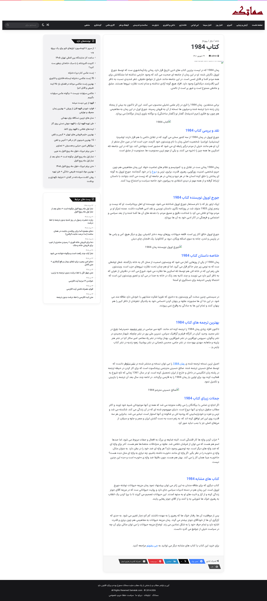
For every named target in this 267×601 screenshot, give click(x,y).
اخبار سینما (207, 25)
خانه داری (183, 25)
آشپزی (229, 25)
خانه (217, 41)
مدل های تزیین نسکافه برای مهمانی (77, 118)
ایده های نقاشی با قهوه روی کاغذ (79, 129)
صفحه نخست (257, 25)
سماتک (155, 595)
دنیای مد (155, 25)
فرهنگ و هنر (124, 25)
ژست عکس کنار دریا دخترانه (81, 73)
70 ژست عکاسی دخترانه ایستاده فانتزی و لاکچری (71, 78)
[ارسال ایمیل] (210, 56)
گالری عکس (110, 25)
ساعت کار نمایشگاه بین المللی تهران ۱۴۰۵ (75, 57)
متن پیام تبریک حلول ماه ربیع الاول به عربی (74, 151)
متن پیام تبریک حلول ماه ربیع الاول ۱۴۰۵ (75, 166)
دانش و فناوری (169, 25)
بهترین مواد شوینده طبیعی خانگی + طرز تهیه (73, 171)
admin (214, 56)
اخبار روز (219, 25)
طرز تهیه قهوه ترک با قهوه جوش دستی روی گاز (72, 123)
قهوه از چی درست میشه (83, 103)
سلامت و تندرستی (140, 25)
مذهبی (87, 25)
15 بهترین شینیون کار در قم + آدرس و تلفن (74, 140)
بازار (211, 41)
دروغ (154, 172)
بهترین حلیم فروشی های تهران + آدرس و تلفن (73, 134)
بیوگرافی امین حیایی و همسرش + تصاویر (75, 145)
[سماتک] (248, 11)
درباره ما (138, 595)
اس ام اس (195, 25)
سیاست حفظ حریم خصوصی (121, 595)
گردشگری (97, 25)
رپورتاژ (205, 41)
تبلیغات (147, 595)
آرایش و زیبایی (242, 25)
